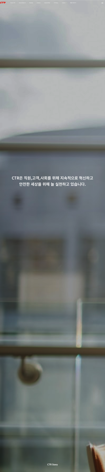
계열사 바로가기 (73, 2)
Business (31, 2)
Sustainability (47, 2)
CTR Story (56, 2)
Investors (39, 2)
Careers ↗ (64, 2)
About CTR (12, 2)
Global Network (22, 2)
